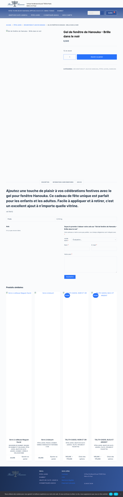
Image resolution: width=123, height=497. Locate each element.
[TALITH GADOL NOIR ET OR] (76, 364)
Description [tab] (45, 182)
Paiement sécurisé (68, 483)
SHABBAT (60, 11)
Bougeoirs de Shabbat (16, 445)
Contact (65, 474)
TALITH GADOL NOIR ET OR (75, 440)
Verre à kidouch (47, 440)
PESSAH (48, 443)
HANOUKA (112, 69)
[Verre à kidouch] (47, 364)
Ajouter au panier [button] (25, 458)
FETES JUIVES (35, 15)
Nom (66, 245)
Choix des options (82, 458)
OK (111, 494)
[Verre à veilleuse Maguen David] (19, 364)
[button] (61, 11)
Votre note (66, 239)
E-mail (94, 245)
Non (116, 494)
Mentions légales (68, 480)
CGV (63, 477)
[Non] (121, 494)
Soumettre (70, 277)
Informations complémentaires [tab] (63, 182)
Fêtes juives (103, 69)
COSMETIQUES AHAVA (51, 15)
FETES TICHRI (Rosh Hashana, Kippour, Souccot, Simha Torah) (31, 11)
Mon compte (67, 15)
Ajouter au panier (97, 57)
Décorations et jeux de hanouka (85, 69)
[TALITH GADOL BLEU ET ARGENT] (104, 364)
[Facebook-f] (96, 489)
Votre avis (68, 254)
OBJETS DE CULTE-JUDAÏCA (18, 15)
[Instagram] (101, 489)
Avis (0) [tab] (79, 182)
